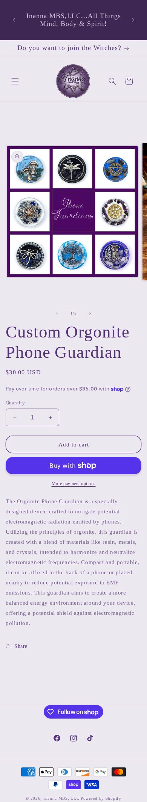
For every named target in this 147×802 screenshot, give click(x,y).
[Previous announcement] (14, 20)
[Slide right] (90, 313)
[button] (15, 81)
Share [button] (21, 646)
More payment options (74, 483)
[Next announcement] (133, 20)
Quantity (15, 403)
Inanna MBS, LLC (62, 798)
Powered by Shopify (101, 798)
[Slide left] (57, 313)
